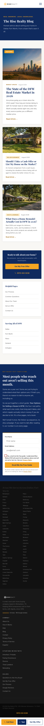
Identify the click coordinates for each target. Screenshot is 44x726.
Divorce (5, 661)
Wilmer (25, 566)
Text (23, 722)
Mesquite (25, 520)
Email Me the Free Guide (22, 465)
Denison (25, 540)
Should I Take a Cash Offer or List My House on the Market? (21, 163)
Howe (4, 543)
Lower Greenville (7, 572)
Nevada (5, 552)
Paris (24, 555)
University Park (27, 569)
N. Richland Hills (28, 508)
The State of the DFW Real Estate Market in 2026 (20, 92)
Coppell (5, 561)
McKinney (26, 499)
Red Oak (5, 563)
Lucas (4, 526)
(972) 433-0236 (23, 273)
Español (5, 645)
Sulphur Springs (7, 558)
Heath (24, 546)
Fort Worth (9, 334)
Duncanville (6, 575)
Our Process (9, 292)
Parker (4, 549)
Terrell (25, 552)
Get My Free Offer (22, 266)
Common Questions (12, 296)
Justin (25, 549)
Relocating (6, 668)
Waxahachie (6, 569)
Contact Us (9, 311)
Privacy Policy (27, 460)
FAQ (4, 628)
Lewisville (5, 529)
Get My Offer (35, 722)
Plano (7, 338)
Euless (5, 531)
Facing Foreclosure (9, 658)
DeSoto (25, 563)
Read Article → (12, 119)
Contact (5, 635)
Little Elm (25, 543)
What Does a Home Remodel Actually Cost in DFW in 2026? (21, 220)
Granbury (25, 561)
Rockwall (5, 517)
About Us (6, 621)
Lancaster (26, 575)
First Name (8, 437)
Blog (4, 631)
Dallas (7, 329)
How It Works (7, 625)
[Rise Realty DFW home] (10, 4)
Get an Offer (9, 306)
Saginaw (5, 581)
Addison (25, 572)
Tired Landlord (8, 665)
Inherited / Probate (9, 654)
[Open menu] (40, 3)
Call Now (10, 722)
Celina (4, 584)
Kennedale (6, 537)
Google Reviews (8, 688)
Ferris (4, 566)
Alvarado (25, 578)
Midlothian (6, 578)
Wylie (24, 514)
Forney (25, 517)
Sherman (5, 540)
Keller (4, 534)
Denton (25, 558)
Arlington (8, 348)
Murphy (25, 523)
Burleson (25, 537)
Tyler (4, 555)
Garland (8, 343)
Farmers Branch (27, 497)
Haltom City (6, 508)
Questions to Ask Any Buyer (12, 678)
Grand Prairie (27, 511)
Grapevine (26, 529)
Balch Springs (7, 523)
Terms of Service (8, 641)
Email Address (9, 446)
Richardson (6, 494)
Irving (24, 531)
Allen (4, 499)
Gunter (25, 581)
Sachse (5, 514)
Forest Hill (26, 534)
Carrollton (26, 526)
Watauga (25, 505)
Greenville (5, 520)
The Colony (6, 546)
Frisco (4, 502)
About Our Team (11, 301)
